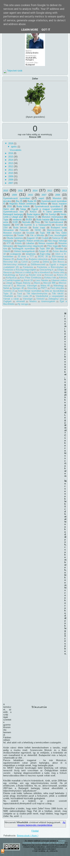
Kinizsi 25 (62, 275)
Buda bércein (20, 227)
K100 (15, 222)
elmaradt (20, 301)
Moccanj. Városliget (27, 285)
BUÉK (29, 219)
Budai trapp (39, 227)
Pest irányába (57, 288)
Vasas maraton (59, 203)
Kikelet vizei (35, 275)
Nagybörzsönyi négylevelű (30, 246)
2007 (11, 183)
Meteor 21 (33, 217)
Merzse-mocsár (54, 230)
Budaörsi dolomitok (38, 259)
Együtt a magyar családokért (47, 209)
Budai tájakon (33, 214)
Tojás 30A (45, 248)
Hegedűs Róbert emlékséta (30, 240)
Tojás (5, 219)
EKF (17, 225)
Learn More (29, 29)
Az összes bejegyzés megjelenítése (41, 823)
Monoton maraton (12, 233)
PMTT (44, 288)
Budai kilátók (23, 206)
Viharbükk (8, 296)
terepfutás (31, 254)
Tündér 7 (21, 235)
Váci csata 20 (24, 296)
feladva (33, 301)
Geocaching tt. (47, 269)
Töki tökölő (57, 293)
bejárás (6, 225)
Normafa (26, 222)
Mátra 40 (45, 285)
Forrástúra (28, 267)
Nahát (6, 288)
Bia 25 (19, 201)
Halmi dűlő (8, 209)
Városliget (28, 299)
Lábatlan (30, 243)
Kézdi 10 (28, 280)
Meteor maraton (46, 243)
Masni (37, 283)
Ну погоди (23, 304)
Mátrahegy (59, 285)
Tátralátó (59, 248)
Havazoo (7, 272)
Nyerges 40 (18, 288)
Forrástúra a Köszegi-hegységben (19, 269)
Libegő (9, 283)
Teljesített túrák (14, 70)
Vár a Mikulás (37, 235)
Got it (45, 29)
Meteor (43, 203)
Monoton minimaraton (52, 217)
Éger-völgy (45, 254)
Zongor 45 (44, 251)
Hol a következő (42, 272)
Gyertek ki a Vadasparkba (37, 225)
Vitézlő (6, 251)
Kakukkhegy (9, 275)
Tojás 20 (7, 293)
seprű (41, 198)
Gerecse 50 (58, 238)
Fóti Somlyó (50, 214)
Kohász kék (50, 277)
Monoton (57, 198)
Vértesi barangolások (24, 251)
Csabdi (45, 238)
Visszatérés (15, 150)
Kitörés (18, 243)
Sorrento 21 (9, 291)
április (14, 146)
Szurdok (30, 233)
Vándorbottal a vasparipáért (50, 296)
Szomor (59, 225)
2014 (11, 160)
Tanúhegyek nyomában (23, 248)
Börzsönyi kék (10, 261)
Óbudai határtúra (14, 238)
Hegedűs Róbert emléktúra (22, 203)
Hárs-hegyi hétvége (57, 240)
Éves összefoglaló (57, 235)
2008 (11, 179)
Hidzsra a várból (23, 272)
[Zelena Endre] (35, 66)
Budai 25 (21, 259)
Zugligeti (7, 301)
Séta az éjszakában (54, 291)
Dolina (46, 261)
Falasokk (24, 230)
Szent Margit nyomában (29, 291)
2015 (11, 156)
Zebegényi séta (56, 299)
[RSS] (2, 851)
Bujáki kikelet (57, 259)
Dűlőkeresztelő (38, 264)
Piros (37, 222)
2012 (11, 166)
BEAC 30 (43, 256)
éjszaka (7, 201)
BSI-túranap (58, 256)
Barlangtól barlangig (13, 214)
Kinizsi (33, 211)
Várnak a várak (11, 299)
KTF (9, 243)
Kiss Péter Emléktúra (30, 277)
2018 (11, 143)
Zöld (5, 227)
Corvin (24, 261)
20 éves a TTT (26, 256)
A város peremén (52, 211)
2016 (11, 153)
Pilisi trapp (52, 246)
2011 (11, 170)
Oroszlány (32, 288)
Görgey (60, 269)
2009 (11, 176)
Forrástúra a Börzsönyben (50, 267)
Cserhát (35, 261)
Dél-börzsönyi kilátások (15, 264)
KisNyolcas (11, 277)
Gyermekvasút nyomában (16, 198)
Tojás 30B (45, 233)
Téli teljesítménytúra (37, 293)
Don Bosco (58, 261)
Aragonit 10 (32, 238)
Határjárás (8, 240)
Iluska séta (58, 272)
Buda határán (43, 219)
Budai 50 (32, 201)
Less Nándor (42, 280)
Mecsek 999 (49, 283)
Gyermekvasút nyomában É (49, 206)
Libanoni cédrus (59, 280)
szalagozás (15, 254)
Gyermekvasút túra (13, 211)
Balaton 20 (8, 259)
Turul (19, 293)
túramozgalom (48, 301)
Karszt (22, 275)
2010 (11, 173)
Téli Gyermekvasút (53, 222)
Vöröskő (40, 299)
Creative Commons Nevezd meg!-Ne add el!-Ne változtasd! (44, 842)
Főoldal (35, 831)
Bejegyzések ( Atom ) (27, 835)
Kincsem (49, 275)
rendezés (17, 219)
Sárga (23, 209)
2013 (11, 163)
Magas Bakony (23, 283)
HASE (38, 230)
